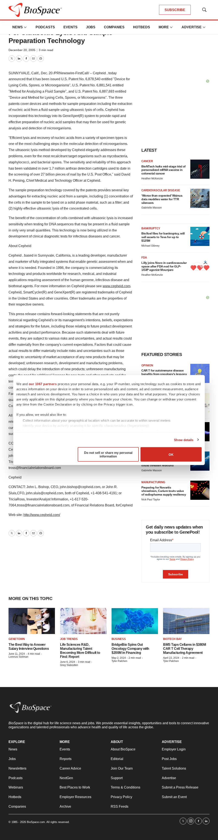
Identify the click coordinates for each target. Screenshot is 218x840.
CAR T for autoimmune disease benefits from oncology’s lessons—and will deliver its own (164, 374)
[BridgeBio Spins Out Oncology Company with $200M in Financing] (135, 621)
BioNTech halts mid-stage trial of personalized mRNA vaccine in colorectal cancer (163, 170)
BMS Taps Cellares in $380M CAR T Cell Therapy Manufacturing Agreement (184, 648)
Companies (114, 27)
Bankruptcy (150, 228)
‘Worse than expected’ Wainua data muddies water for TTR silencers (161, 199)
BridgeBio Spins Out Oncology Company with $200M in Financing (130, 648)
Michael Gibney (150, 245)
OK (171, 454)
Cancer (147, 161)
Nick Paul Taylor (150, 499)
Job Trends (69, 639)
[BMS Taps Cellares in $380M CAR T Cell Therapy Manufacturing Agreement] (186, 621)
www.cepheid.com (116, 286)
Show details (183, 439)
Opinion (147, 365)
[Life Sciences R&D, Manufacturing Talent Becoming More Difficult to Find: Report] (83, 621)
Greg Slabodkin (69, 665)
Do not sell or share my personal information (108, 454)
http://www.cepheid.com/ (41, 515)
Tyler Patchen (119, 661)
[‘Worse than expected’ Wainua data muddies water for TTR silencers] (199, 198)
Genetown (17, 639)
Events (70, 27)
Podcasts (45, 27)
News (17, 27)
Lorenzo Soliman (18, 656)
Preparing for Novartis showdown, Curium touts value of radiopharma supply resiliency (163, 491)
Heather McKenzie (152, 178)
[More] (25, 27)
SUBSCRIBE (175, 10)
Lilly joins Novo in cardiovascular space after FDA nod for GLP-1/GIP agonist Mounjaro (163, 266)
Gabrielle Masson (151, 207)
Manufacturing (153, 482)
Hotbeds (141, 27)
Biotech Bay (172, 639)
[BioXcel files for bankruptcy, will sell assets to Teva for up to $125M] (199, 236)
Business (119, 639)
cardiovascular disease (160, 190)
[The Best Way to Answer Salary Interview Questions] (32, 621)
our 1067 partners (43, 384)
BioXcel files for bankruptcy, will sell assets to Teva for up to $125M (163, 237)
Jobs (90, 27)
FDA (144, 257)
